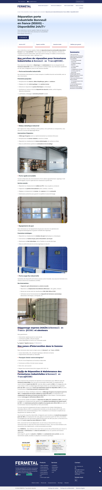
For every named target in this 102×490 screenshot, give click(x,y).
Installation (54, 465)
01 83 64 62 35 (23, 37)
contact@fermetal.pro (79, 469)
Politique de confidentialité (67, 488)
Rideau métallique (44, 465)
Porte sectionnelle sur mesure (27, 11)
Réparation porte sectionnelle (39, 11)
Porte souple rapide (68, 5)
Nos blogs (60, 482)
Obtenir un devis (35, 482)
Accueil (19, 11)
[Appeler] (99, 467)
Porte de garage (79, 5)
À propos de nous (52, 482)
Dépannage (54, 469)
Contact (81, 8)
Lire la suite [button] (39, 450)
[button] (66, 446)
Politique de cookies (53, 488)
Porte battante (43, 470)
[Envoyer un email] (99, 471)
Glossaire (67, 482)
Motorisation (55, 467)
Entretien (54, 470)
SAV (53, 472)
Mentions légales (80, 488)
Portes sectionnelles (56, 5)
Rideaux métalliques (43, 5)
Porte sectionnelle (44, 469)
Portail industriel (44, 467)
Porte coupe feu (44, 472)
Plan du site (43, 482)
